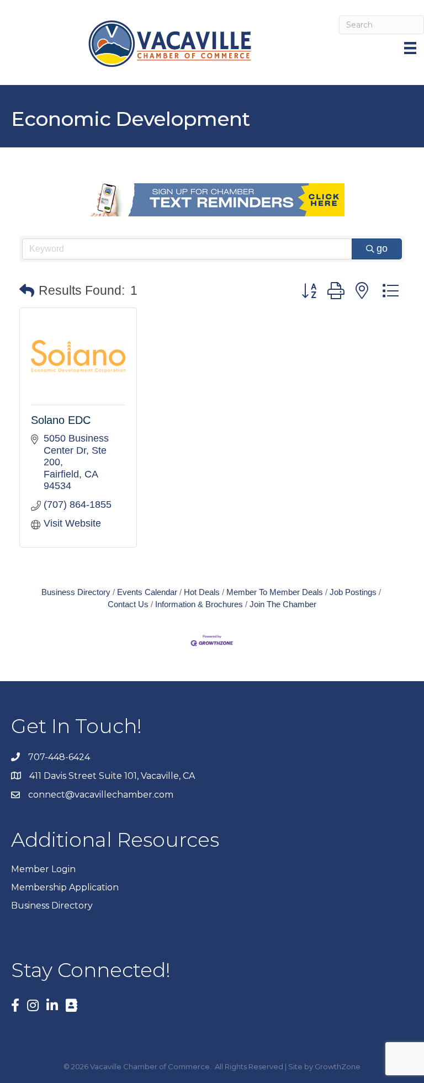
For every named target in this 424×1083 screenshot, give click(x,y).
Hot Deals (202, 592)
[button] (26, 291)
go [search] (382, 248)
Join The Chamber (283, 604)
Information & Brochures (199, 604)
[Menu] (411, 48)
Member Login (43, 869)
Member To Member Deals (274, 592)
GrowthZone (338, 1066)
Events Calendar (147, 592)
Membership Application (65, 887)
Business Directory (75, 592)
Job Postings (353, 592)
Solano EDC (61, 420)
